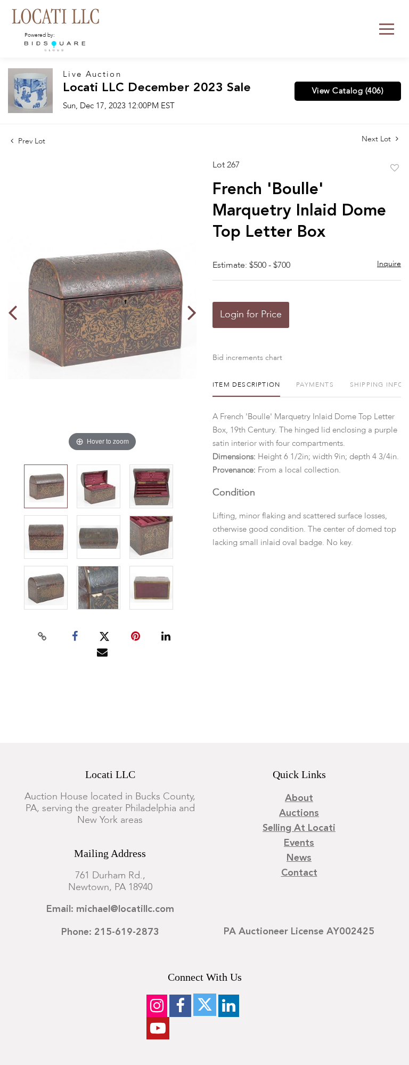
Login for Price (251, 314)
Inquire (389, 264)
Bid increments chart (247, 358)
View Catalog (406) (347, 91)
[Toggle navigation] (386, 29)
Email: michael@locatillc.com (110, 909)
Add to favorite (394, 168)
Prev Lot (30, 141)
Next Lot (377, 139)
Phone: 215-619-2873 (110, 932)
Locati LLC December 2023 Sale (157, 88)
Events (299, 843)
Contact (299, 873)
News (299, 858)
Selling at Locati (299, 828)
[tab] (246, 389)
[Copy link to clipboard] (42, 636)
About (299, 798)
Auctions (299, 813)
